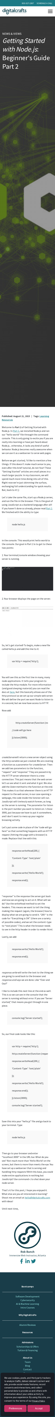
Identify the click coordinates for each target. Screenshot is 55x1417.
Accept (38, 1408)
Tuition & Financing (27, 1350)
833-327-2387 (28, 3)
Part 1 (16, 430)
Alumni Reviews (27, 1324)
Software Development (28, 1296)
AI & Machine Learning (27, 1303)
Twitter (33, 1261)
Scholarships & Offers (27, 1346)
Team (28, 1361)
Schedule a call (44, 3)
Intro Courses (27, 1307)
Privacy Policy (38, 1400)
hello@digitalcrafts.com (37, 1197)
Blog (27, 1365)
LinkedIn (27, 1261)
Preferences (15, 1408)
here (12, 692)
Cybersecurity (27, 1300)
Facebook (21, 1261)
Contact (27, 1369)
